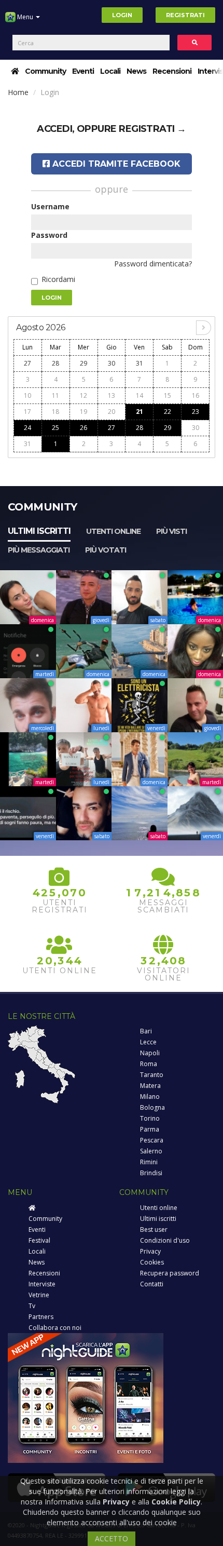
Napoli (150, 1052)
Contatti (151, 1284)
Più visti (171, 531)
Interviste (42, 1284)
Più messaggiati (38, 550)
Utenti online (113, 531)
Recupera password (169, 1273)
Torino (150, 1118)
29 (83, 363)
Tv (32, 1305)
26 (83, 427)
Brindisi (151, 1172)
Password (49, 235)
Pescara (151, 1140)
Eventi (83, 71)
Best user (154, 1229)
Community (45, 71)
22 (167, 411)
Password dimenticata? (153, 263)
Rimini (149, 1162)
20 (111, 411)
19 (83, 411)
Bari (146, 1031)
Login (122, 15)
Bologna (152, 1107)
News (136, 71)
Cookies (152, 1262)
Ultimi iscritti (39, 531)
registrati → (152, 129)
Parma (149, 1129)
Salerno (151, 1151)
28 (55, 363)
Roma (148, 1063)
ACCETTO (111, 1538)
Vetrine (39, 1294)
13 (111, 395)
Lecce (148, 1042)
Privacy (150, 1251)
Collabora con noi (55, 1327)
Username (50, 206)
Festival (39, 1240)
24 (27, 427)
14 (139, 395)
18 (55, 411)
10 (27, 395)
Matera (150, 1085)
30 (111, 363)
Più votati (105, 550)
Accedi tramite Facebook (115, 164)
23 (195, 411)
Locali (110, 71)
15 (167, 395)
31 (139, 363)
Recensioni (171, 71)
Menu (25, 16)
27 (27, 363)
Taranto (151, 1074)
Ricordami (58, 279)
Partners (41, 1316)
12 (83, 395)
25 (55, 427)
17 (27, 411)
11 (55, 395)
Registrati (185, 15)
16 (195, 395)
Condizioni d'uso (165, 1240)
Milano (150, 1096)
